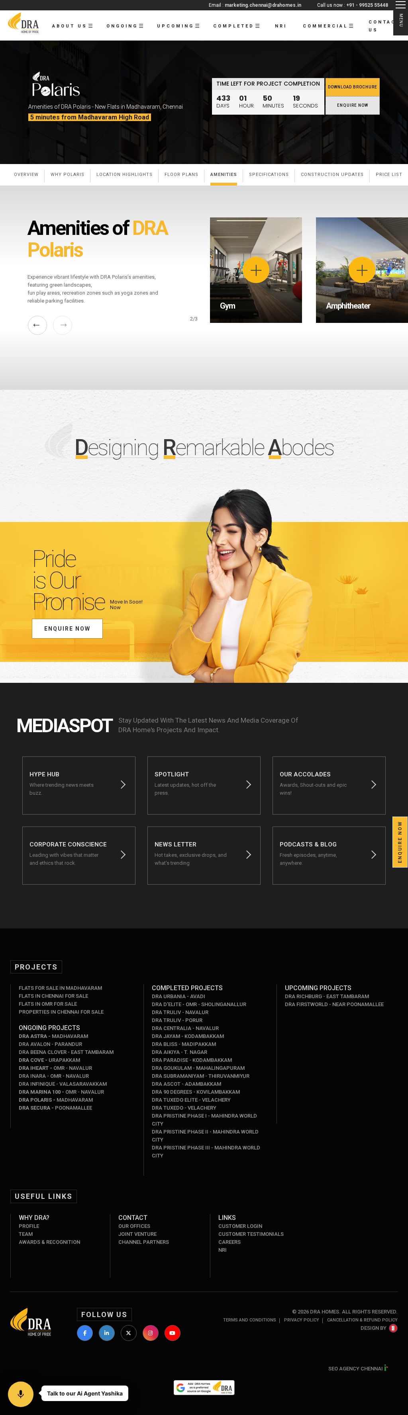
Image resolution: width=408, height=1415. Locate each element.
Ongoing (122, 26)
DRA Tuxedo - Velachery (184, 1108)
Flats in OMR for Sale (48, 1004)
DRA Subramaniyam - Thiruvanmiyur (200, 1076)
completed (233, 26)
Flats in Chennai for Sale (53, 996)
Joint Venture (137, 1234)
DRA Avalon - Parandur (50, 1044)
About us (69, 26)
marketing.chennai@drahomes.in (263, 5)
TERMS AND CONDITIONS (249, 1320)
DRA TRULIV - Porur (177, 1020)
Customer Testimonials (251, 1234)
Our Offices (134, 1226)
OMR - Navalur (55, 1068)
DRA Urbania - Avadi (178, 996)
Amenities (223, 174)
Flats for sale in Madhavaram (60, 988)
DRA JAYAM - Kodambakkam (188, 1036)
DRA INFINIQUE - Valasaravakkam (63, 1084)
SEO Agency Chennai (356, 1369)
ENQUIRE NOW (352, 105)
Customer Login (240, 1226)
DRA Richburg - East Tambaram (327, 996)
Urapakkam (49, 1060)
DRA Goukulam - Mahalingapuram (198, 1068)
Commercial (325, 26)
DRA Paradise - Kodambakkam (192, 1060)
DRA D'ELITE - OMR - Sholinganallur (199, 1004)
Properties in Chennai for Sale (61, 1012)
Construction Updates (332, 174)
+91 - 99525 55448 (367, 5)
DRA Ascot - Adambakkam (186, 1084)
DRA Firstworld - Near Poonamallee (334, 1004)
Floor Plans (181, 174)
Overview (26, 174)
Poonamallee (55, 1108)
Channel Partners (143, 1242)
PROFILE (29, 1226)
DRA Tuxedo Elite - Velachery (191, 1100)
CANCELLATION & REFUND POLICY (362, 1320)
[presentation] (37, 325)
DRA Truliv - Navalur (180, 1012)
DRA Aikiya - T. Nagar (179, 1052)
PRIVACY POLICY (301, 1320)
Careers (229, 1242)
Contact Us (384, 26)
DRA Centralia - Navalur (185, 1028)
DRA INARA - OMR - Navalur (54, 1076)
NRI (281, 26)
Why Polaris (67, 174)
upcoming (175, 26)
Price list (389, 174)
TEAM (26, 1234)
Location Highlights (124, 174)
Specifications (269, 174)
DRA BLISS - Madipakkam (184, 1044)
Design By (373, 1328)
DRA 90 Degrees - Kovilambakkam (196, 1092)
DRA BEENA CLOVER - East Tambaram (66, 1052)
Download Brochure (352, 87)
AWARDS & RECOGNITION (49, 1242)
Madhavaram (53, 1036)
